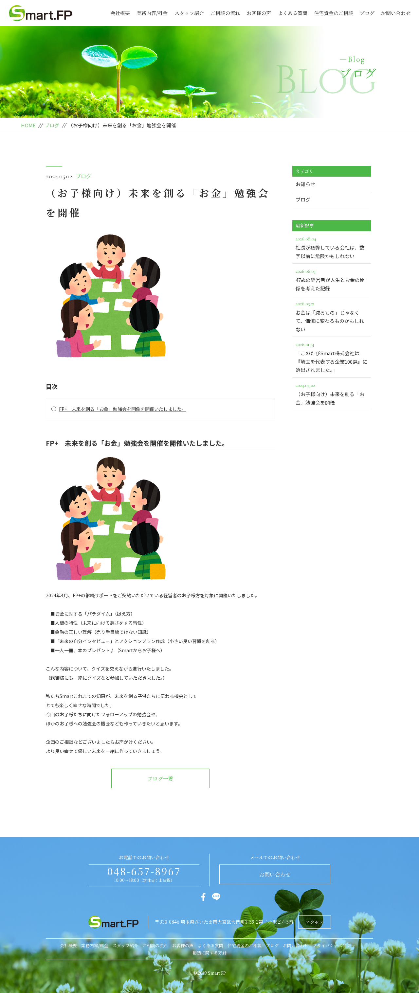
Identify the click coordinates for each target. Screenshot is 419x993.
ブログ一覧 (160, 778)
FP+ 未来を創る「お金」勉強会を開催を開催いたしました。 (122, 409)
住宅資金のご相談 (333, 12)
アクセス (314, 922)
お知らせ (305, 184)
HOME (28, 125)
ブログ (367, 12)
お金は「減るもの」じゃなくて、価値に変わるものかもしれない (330, 316)
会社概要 (120, 12)
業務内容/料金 (152, 12)
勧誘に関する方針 (209, 952)
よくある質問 (292, 12)
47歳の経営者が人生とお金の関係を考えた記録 (330, 280)
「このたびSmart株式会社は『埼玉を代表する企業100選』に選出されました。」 (331, 357)
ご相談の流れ (225, 12)
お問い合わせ (395, 12)
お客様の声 (258, 12)
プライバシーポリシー (334, 945)
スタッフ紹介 (189, 12)
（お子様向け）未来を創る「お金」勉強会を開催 (330, 394)
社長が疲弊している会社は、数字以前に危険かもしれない (330, 247)
